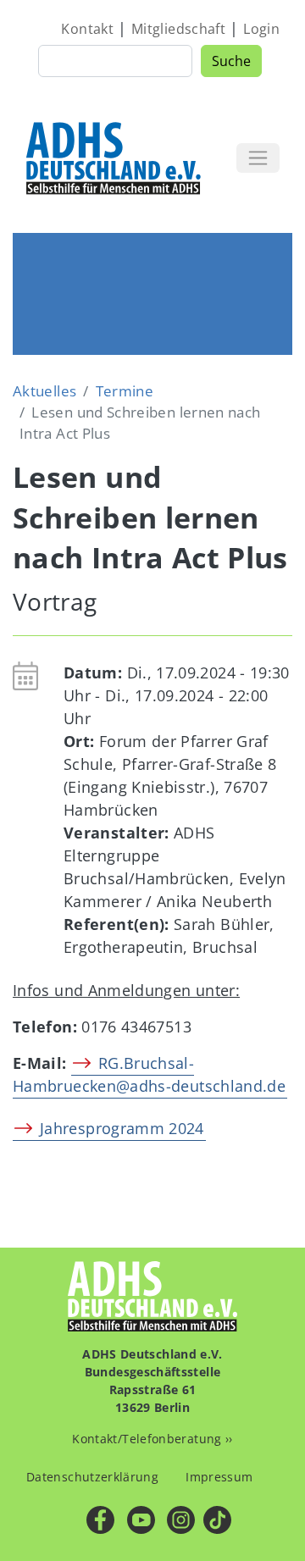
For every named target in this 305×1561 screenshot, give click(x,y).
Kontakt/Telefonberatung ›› (152, 1439)
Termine (125, 391)
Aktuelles (44, 391)
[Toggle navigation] (258, 158)
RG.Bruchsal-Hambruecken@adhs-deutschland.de (149, 1074)
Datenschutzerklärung (92, 1477)
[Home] (114, 157)
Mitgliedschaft (178, 28)
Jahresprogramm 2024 (122, 1128)
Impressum (219, 1477)
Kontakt (87, 28)
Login (261, 28)
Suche (231, 61)
